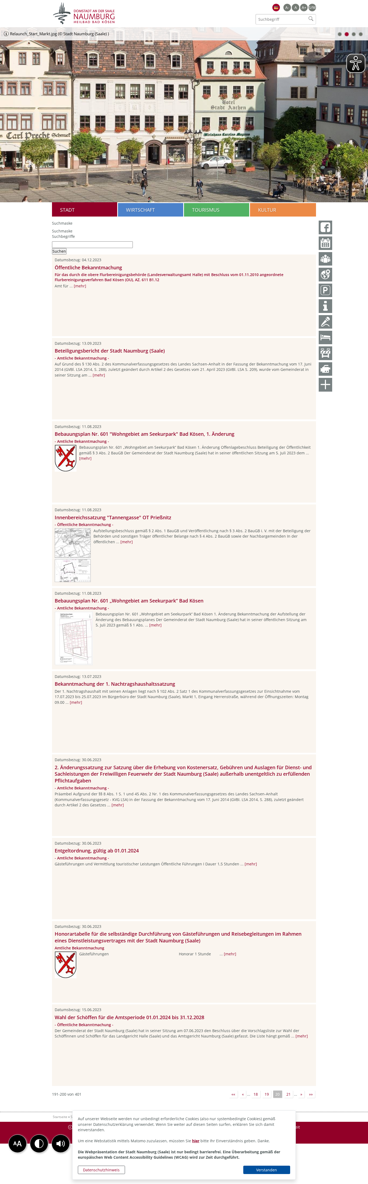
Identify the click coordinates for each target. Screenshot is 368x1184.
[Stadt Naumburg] (118, 13)
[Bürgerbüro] (325, 259)
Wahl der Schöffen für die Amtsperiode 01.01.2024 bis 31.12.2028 (129, 1017)
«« (233, 1094)
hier (195, 1140)
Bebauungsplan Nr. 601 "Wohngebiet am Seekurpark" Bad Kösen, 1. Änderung (144, 434)
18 (256, 1094)
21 (288, 1094)
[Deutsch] (276, 7)
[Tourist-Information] (325, 306)
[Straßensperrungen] (325, 353)
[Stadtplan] (325, 274)
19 (267, 1094)
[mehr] (80, 285)
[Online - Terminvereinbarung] (325, 243)
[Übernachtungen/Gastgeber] (325, 337)
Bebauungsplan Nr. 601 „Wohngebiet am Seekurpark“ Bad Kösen (129, 600)
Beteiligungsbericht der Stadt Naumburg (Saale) (110, 350)
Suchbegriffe (63, 236)
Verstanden (266, 1169)
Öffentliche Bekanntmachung (88, 267)
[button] (60, 1143)
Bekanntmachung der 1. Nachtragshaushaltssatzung (115, 684)
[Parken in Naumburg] (325, 290)
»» (311, 1094)
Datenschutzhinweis (101, 1169)
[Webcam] (325, 369)
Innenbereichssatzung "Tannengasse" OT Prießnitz (113, 517)
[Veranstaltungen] (325, 322)
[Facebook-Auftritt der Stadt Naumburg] (325, 227)
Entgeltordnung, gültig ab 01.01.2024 (97, 850)
